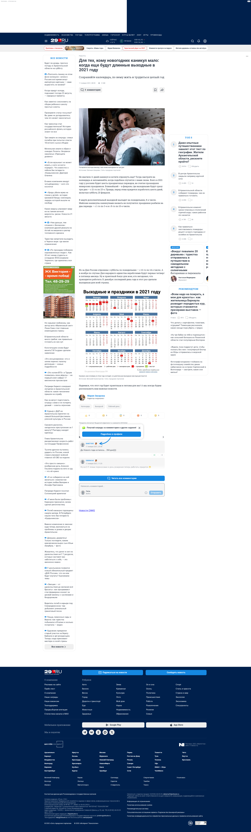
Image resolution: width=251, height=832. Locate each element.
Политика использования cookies (139, 805)
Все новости (59, 58)
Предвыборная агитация (55, 709)
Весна (85, 693)
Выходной (99, 406)
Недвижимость (51, 35)
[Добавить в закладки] (155, 90)
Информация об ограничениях (138, 801)
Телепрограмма (92, 35)
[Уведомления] (199, 41)
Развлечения (152, 705)
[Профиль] (205, 41)
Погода (78, 35)
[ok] (98, 732)
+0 (154, 455)
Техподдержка (51, 705)
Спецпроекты (182, 705)
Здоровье (86, 714)
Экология (180, 697)
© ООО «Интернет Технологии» (86, 823)
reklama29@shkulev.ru (171, 794)
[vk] (91, 732)
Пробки (126, 41)
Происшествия (153, 697)
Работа (149, 701)
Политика (150, 693)
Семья (149, 714)
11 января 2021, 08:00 (87, 83)
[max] (105, 732)
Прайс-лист (49, 689)
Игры (145, 35)
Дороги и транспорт (91, 701)
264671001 (90, 443)
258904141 (90, 460)
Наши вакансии (51, 701)
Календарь (85, 406)
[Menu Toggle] (46, 41)
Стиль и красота (183, 689)
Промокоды (156, 35)
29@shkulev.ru (72, 814)
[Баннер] (74, 48)
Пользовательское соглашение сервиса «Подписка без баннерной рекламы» (156, 812)
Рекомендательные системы (137, 809)
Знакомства (67, 35)
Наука (119, 705)
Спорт (178, 684)
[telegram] (84, 732)
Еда (83, 705)
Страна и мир (182, 693)
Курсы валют (128, 35)
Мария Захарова (96, 395)
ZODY (139, 35)
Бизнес (85, 689)
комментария (93, 90)
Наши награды (51, 697)
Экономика (181, 701)
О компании (50, 693)
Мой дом (120, 701)
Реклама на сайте (52, 684)
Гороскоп (115, 35)
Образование (122, 714)
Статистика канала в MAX (56, 714)
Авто (84, 684)
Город (84, 697)
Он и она (150, 684)
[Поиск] (192, 41)
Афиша (105, 35)
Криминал (121, 689)
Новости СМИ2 (87, 510)
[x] (112, 732)
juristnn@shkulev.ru (104, 816)
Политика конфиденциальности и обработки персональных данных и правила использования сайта (165, 816)
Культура (120, 693)
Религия (150, 709)
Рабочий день (113, 406)
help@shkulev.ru (61, 817)
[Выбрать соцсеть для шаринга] (162, 90)
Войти (88, 494)
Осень (149, 689)
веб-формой (87, 817)
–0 (162, 455)
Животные (87, 709)
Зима (118, 684)
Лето (118, 697)
